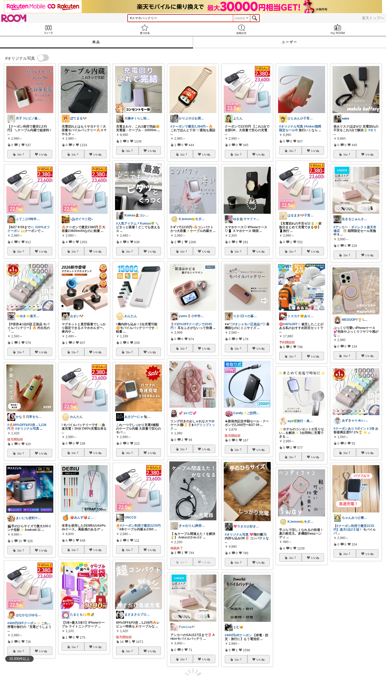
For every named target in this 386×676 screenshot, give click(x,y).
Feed (48, 29)
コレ (19, 154)
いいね (43, 154)
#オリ (372, 130)
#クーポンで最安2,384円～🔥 (191, 126)
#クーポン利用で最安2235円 (140, 525)
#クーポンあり (343, 428)
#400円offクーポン (238, 635)
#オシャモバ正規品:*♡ (249, 324)
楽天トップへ (373, 18)
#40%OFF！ (292, 324)
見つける (145, 29)
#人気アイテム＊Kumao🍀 (135, 223)
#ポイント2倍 (364, 428)
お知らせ (241, 29)
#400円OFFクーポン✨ (23, 623)
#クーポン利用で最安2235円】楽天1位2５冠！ (353, 527)
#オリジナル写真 (27, 428)
